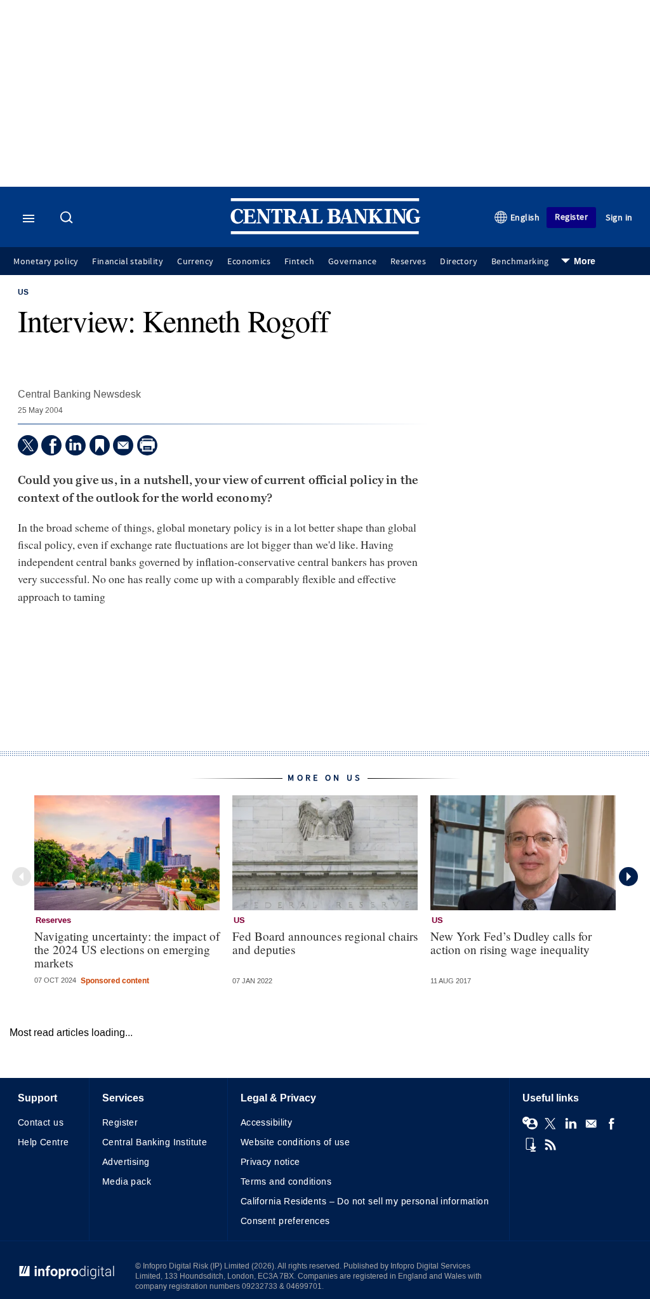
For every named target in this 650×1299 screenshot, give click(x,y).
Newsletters (591, 1123)
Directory (458, 261)
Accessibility (266, 1123)
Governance (352, 261)
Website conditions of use (295, 1142)
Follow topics (530, 1123)
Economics (248, 261)
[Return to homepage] (325, 231)
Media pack (126, 1182)
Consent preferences (285, 1221)
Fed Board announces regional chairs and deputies (325, 942)
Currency (195, 261)
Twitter (550, 1123)
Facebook (611, 1123)
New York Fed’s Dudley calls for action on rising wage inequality (511, 942)
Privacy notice (270, 1162)
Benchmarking (520, 261)
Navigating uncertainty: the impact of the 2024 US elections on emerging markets (127, 949)
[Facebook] (51, 445)
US (23, 293)
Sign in (619, 218)
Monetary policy (45, 261)
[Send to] (123, 445)
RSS (550, 1144)
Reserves (408, 261)
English (525, 218)
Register (571, 217)
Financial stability (127, 261)
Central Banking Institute (155, 1142)
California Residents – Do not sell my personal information (365, 1201)
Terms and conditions (286, 1182)
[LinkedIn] (75, 445)
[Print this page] (147, 445)
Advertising (126, 1162)
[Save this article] (100, 445)
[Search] (68, 218)
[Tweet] (28, 445)
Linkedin (570, 1123)
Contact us (40, 1123)
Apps (530, 1144)
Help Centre (43, 1142)
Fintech (299, 261)
